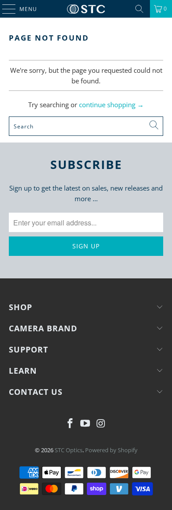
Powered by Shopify (111, 450)
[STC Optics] (86, 9)
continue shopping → (111, 104)
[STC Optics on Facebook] (70, 424)
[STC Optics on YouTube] (85, 424)
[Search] (139, 9)
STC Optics (68, 450)
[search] (86, 126)
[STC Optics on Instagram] (101, 424)
